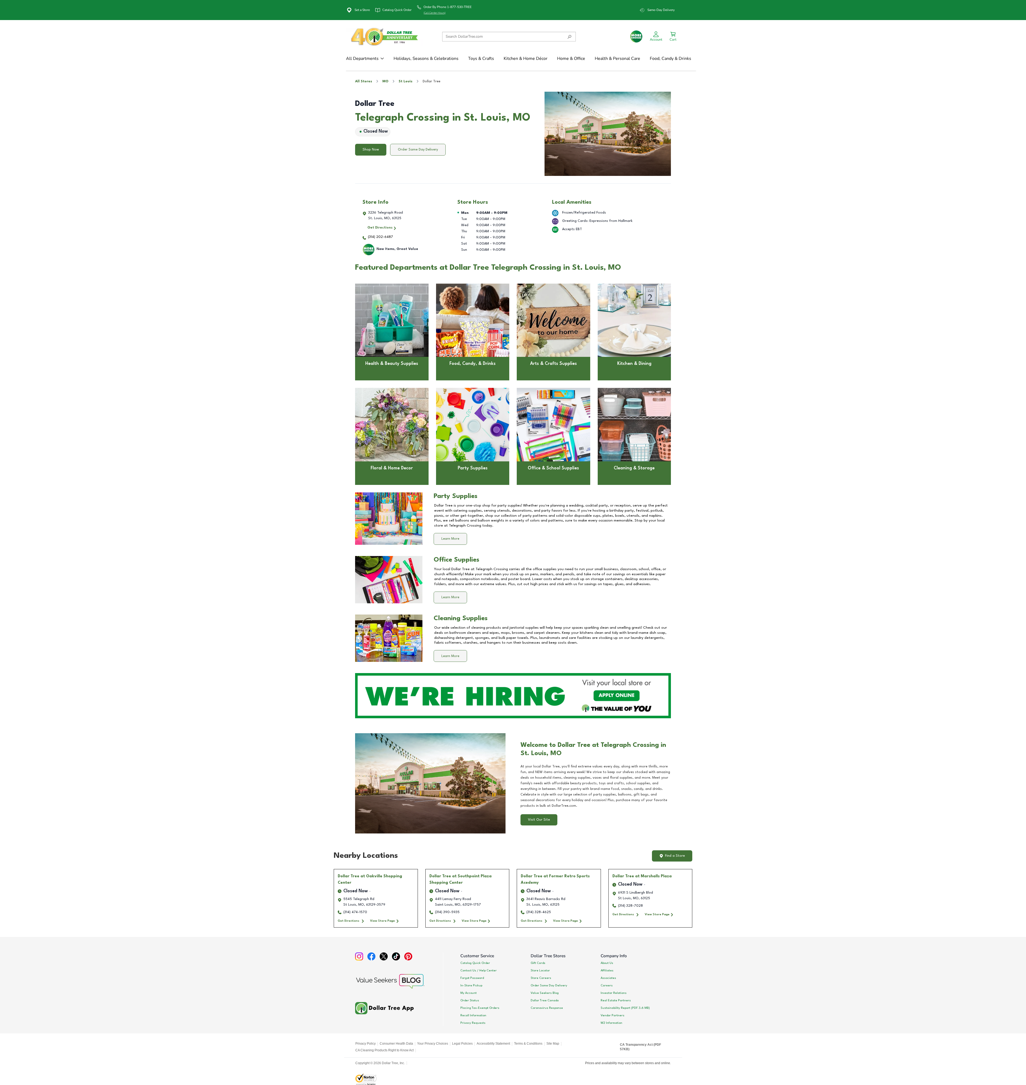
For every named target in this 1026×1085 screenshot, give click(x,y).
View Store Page (382, 920)
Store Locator (540, 970)
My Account (468, 993)
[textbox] (595, 786)
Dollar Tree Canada (545, 1000)
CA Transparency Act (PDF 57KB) (640, 1047)
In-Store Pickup (471, 985)
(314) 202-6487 (380, 237)
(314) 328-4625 (538, 912)
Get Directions (379, 227)
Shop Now (371, 149)
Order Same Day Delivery (418, 149)
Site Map (552, 1043)
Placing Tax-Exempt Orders (479, 1008)
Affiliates (607, 970)
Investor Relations (614, 993)
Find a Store (675, 856)
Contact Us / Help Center (478, 970)
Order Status (469, 1000)
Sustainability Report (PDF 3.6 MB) (625, 1008)
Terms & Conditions (528, 1043)
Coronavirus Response (547, 1008)
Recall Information (473, 1015)
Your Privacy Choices (432, 1043)
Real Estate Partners (616, 1000)
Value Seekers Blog (545, 993)
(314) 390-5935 (447, 912)
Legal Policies (462, 1043)
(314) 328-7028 (630, 906)
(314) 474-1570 (355, 912)
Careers (607, 985)
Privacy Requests (472, 1023)
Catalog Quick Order (475, 963)
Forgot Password (472, 978)
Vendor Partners (612, 1015)
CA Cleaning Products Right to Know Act (384, 1050)
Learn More (450, 538)
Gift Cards (538, 963)
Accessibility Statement (493, 1043)
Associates (608, 978)
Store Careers (541, 978)
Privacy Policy (365, 1043)
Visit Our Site (539, 819)
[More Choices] (636, 36)
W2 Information (611, 1023)
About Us (607, 963)
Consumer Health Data (396, 1043)
